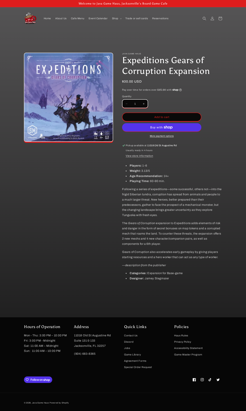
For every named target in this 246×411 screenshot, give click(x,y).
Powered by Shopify (59, 403)
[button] (116, 18)
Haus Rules (181, 335)
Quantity (126, 96)
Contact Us (131, 335)
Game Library (132, 354)
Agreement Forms (135, 361)
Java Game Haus (40, 403)
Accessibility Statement (188, 348)
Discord (128, 341)
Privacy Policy (182, 341)
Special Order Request (138, 367)
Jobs (127, 348)
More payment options (162, 136)
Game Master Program (188, 354)
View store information (139, 156)
